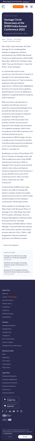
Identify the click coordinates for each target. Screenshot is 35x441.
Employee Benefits (8, 393)
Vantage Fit (6, 335)
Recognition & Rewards (9, 383)
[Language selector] (27, 7)
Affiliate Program (8, 313)
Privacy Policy (8, 433)
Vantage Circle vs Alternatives (11, 345)
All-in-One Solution (8, 339)
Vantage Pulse (6, 332)
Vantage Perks (7, 329)
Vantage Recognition (9, 325)
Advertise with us (7, 300)
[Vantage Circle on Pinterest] (17, 410)
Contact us (5, 310)
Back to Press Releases (11, 245)
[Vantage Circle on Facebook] (2, 410)
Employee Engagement (9, 379)
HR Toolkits (6, 361)
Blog (3, 354)
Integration (5, 357)
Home (3, 39)
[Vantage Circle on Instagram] (21, 410)
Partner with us (7, 303)
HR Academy (6, 364)
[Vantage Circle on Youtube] (13, 410)
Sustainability (6, 317)
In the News (9, 39)
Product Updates (7, 342)
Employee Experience (9, 386)
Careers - (9, 297)
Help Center (6, 367)
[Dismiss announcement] (33, 1)
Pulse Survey (6, 389)
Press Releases (10, 16)
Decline (10, 436)
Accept (25, 436)
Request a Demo (18, 6)
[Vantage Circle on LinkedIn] (10, 410)
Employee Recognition (9, 376)
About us (5, 293)
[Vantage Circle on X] (6, 410)
